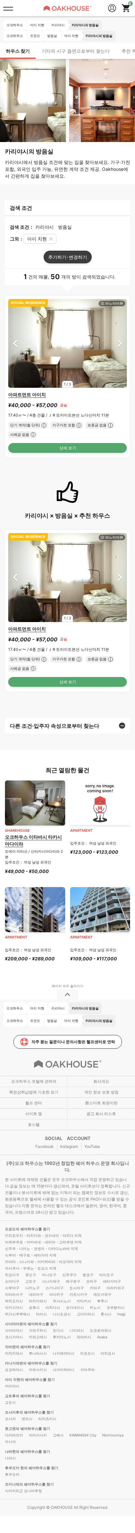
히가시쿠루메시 (17, 1314)
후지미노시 (62, 1337)
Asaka (102, 1337)
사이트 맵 (33, 1113)
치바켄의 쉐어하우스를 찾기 (27, 1347)
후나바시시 (38, 1353)
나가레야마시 (63, 1353)
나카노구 (32, 1288)
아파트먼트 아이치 (27, 394)
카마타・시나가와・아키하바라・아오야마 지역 (43, 1261)
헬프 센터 (33, 1102)
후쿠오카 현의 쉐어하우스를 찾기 (31, 1468)
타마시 (41, 1314)
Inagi (121, 1314)
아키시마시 (14, 1307)
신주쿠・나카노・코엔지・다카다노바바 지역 (41, 1248)
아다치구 (56, 1294)
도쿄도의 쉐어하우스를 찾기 (27, 1229)
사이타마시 (14, 1330)
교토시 (10, 1402)
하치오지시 (14, 1301)
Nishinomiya (113, 1435)
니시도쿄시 (62, 1314)
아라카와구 (115, 1288)
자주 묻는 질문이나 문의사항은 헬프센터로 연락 (73, 1041)
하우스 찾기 (18, 51)
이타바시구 (14, 1294)
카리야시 (12, 1386)
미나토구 (49, 1275)
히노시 (95, 1307)
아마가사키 (38, 1435)
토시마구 (76, 1288)
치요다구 (12, 1275)
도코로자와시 (100, 1330)
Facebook (44, 1146)
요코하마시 (14, 1369)
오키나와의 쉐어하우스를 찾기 (29, 1484)
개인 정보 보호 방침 (101, 1092)
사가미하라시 (63, 1369)
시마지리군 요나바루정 (23, 1490)
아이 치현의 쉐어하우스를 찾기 (30, 1379)
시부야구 (12, 1288)
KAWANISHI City (82, 1435)
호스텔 (34, 1124)
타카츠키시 (47, 1419)
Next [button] (120, 343)
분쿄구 (88, 1275)
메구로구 (73, 1281)
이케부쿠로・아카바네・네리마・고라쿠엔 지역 (43, 1242)
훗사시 (106, 1314)
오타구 (91, 1281)
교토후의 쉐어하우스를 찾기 (27, 1396)
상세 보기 (67, 447)
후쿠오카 (12, 1474)
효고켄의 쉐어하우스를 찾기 (27, 1428)
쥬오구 (30, 1275)
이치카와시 (14, 1353)
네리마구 (36, 1294)
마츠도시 (87, 1353)
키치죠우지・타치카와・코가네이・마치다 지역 (43, 1235)
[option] (67, 343)
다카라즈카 (14, 1435)
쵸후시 (34, 1307)
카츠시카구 (78, 1294)
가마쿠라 (87, 1369)
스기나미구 (55, 1288)
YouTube (92, 1146)
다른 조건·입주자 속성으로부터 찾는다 (54, 725)
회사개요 (101, 1081)
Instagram (69, 1146)
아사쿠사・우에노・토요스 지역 (30, 1268)
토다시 (58, 1330)
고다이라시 (86, 1314)
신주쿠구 (69, 1275)
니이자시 (76, 1330)
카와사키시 (38, 1369)
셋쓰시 (27, 1419)
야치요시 (108, 1353)
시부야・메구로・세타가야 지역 (30, 1255)
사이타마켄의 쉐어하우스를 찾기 (31, 1324)
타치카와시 (38, 1301)
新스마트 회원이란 (101, 1102)
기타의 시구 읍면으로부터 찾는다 (76, 51)
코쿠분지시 (115, 1307)
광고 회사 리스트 (101, 1113)
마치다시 (53, 1307)
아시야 (10, 1441)
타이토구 (106, 1275)
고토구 (30, 1281)
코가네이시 (75, 1307)
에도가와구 (102, 1294)
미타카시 (84, 1301)
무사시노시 (62, 1301)
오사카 (10, 1419)
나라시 (10, 1458)
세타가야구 (112, 1281)
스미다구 (12, 1281)
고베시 (58, 1435)
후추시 (102, 1301)
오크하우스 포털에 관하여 (33, 1081)
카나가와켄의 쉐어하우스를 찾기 (31, 1363)
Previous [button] (15, 343)
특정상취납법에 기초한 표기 (33, 1092)
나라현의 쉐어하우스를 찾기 (27, 1451)
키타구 (95, 1288)
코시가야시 (14, 1337)
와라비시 (84, 1337)
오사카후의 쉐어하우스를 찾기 (29, 1412)
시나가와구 (51, 1281)
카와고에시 (38, 1337)
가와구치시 (38, 1330)
